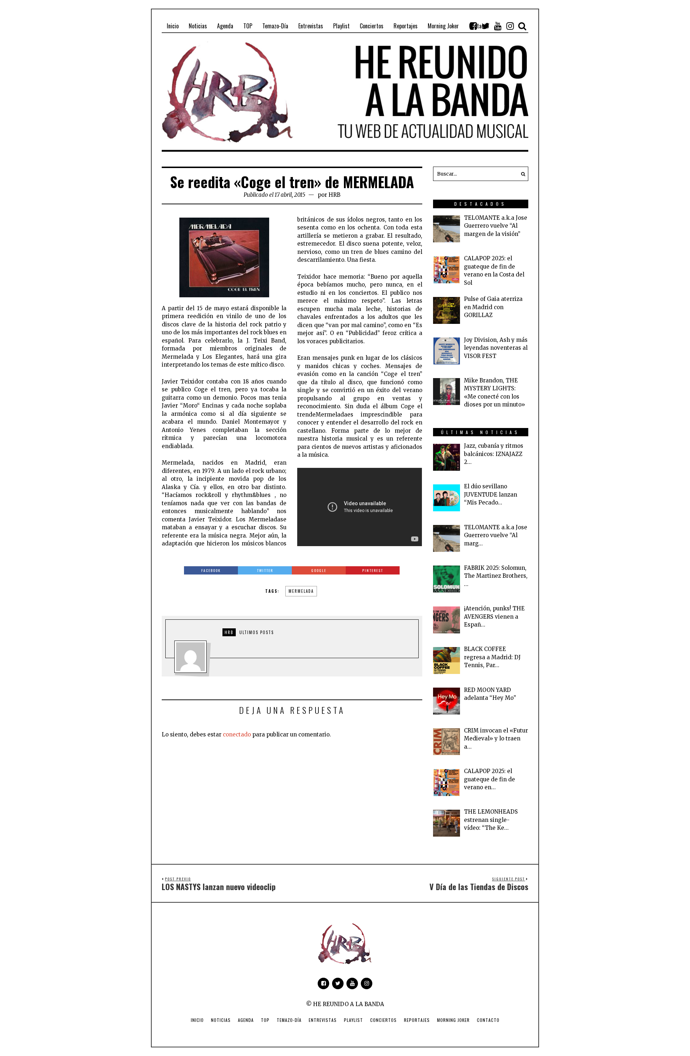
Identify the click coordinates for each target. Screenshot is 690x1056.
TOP (265, 1020)
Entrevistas (323, 1020)
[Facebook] (473, 26)
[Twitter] (485, 26)
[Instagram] (510, 26)
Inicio (197, 1020)
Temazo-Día (289, 1020)
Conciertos (383, 1020)
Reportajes (417, 1020)
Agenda (246, 1020)
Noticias (221, 1020)
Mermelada (301, 591)
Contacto (488, 1020)
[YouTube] (498, 26)
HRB (334, 194)
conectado (237, 734)
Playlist (353, 1020)
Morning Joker (453, 1020)
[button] (521, 174)
